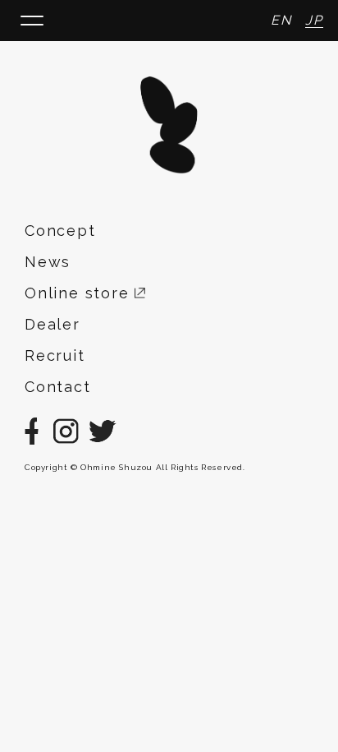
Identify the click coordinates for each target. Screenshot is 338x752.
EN (281, 20)
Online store (80, 293)
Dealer (52, 324)
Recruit (55, 355)
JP (314, 20)
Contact (58, 386)
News (48, 261)
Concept (60, 230)
